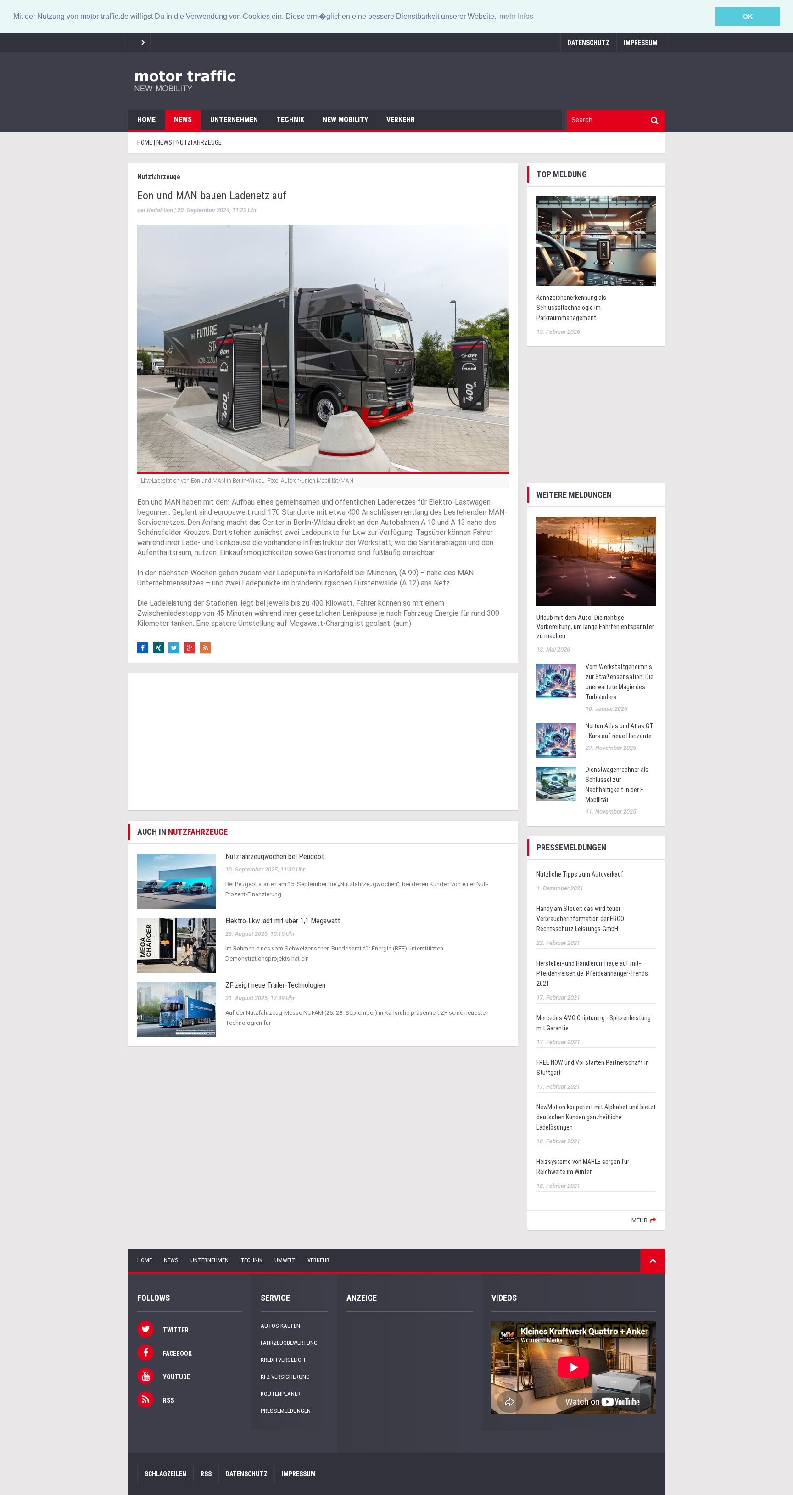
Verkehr (400, 119)
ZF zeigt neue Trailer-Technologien (275, 985)
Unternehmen (234, 119)
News (183, 119)
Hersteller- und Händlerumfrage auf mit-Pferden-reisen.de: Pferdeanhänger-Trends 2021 (592, 973)
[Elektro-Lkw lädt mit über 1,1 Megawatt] (176, 945)
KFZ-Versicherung (285, 1376)
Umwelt (285, 1260)
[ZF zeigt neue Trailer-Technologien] (176, 1009)
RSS (206, 1474)
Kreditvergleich (283, 1359)
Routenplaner (281, 1393)
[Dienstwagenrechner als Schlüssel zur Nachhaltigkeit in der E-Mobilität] (556, 783)
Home (146, 119)
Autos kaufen (280, 1325)
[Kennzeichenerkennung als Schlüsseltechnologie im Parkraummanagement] (596, 239)
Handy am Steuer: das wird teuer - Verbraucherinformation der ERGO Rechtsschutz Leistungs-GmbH (580, 919)
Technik (290, 119)
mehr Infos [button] (516, 16)
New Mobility (345, 119)
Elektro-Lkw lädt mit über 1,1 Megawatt (282, 920)
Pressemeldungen (286, 1410)
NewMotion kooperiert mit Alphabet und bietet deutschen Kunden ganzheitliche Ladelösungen (596, 1117)
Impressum (641, 42)
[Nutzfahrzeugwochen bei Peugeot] (176, 880)
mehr (639, 1220)
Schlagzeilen (165, 1474)
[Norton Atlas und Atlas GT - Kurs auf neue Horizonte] (556, 739)
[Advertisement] (323, 741)
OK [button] (748, 16)
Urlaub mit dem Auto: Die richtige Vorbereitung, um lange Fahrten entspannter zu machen (595, 626)
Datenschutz (588, 42)
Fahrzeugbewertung (289, 1342)
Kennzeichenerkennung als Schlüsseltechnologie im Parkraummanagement (571, 307)
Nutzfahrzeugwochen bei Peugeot (274, 856)
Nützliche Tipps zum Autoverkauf (580, 874)
